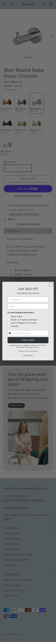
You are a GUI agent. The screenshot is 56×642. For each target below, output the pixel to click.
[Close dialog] (51, 285)
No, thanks (28, 355)
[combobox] (12, 333)
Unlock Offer (27, 340)
